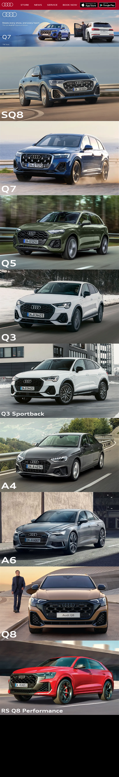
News (38, 5)
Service (52, 5)
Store (25, 5)
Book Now (70, 5)
